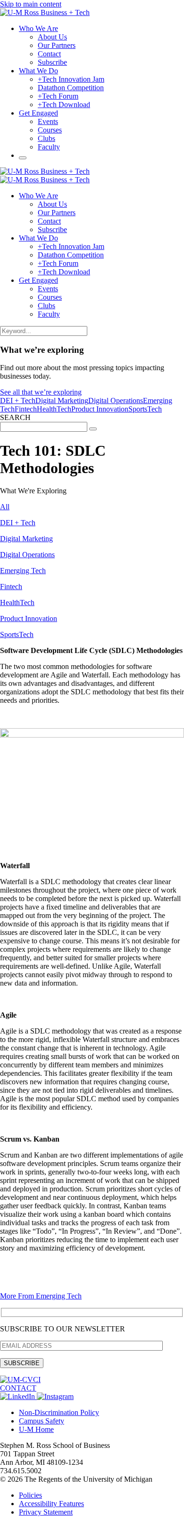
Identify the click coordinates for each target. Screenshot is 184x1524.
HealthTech (54, 409)
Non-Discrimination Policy (59, 1412)
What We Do (38, 71)
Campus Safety (41, 1421)
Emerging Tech (23, 571)
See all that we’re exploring (41, 392)
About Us (52, 37)
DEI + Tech (17, 400)
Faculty (49, 147)
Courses (50, 130)
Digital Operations (115, 400)
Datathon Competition (71, 88)
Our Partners (56, 45)
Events (48, 121)
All (4, 507)
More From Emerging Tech (41, 1296)
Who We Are (38, 28)
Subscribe (52, 62)
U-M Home (36, 1429)
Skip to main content (30, 4)
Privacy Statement (46, 1512)
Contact (49, 54)
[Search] (22, 157)
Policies (30, 1495)
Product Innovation (99, 409)
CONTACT (18, 1388)
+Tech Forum (58, 96)
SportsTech (145, 409)
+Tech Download (64, 105)
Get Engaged (38, 113)
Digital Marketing (61, 400)
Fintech (26, 409)
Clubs (46, 138)
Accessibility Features (51, 1504)
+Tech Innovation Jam (71, 79)
